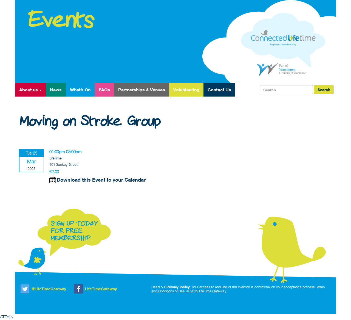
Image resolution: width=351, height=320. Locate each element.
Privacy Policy (177, 287)
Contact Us (219, 89)
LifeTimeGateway (101, 288)
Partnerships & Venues (141, 89)
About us (29, 89)
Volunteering (186, 89)
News (56, 89)
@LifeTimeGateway (49, 288)
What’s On (80, 89)
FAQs (104, 89)
